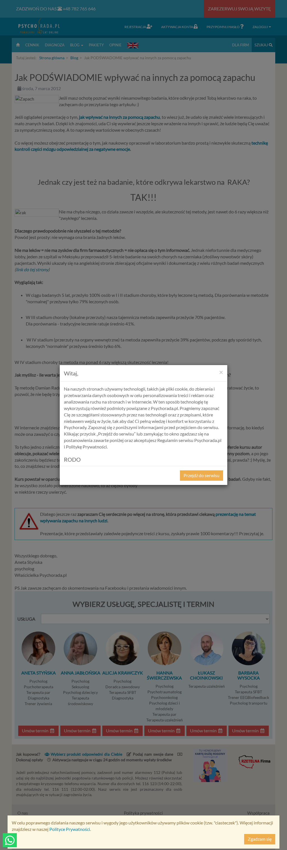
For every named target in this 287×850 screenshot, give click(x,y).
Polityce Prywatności (69, 829)
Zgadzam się (260, 839)
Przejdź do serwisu (201, 475)
